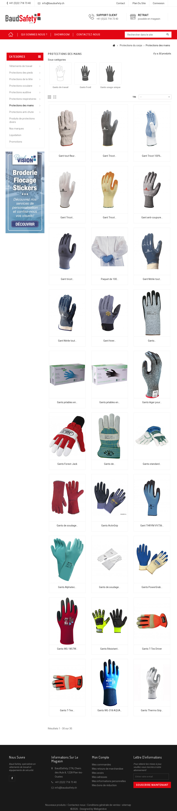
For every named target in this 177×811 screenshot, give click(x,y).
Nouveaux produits (55, 805)
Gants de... (109, 464)
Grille (49, 97)
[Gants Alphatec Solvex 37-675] (67, 559)
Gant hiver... (109, 340)
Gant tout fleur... (67, 155)
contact (120, 3)
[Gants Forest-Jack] (67, 436)
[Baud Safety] (23, 18)
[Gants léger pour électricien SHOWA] (152, 374)
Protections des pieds (21, 72)
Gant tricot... (67, 279)
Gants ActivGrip (109, 525)
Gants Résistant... (109, 648)
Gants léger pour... (152, 402)
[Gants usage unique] (110, 73)
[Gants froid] (85, 73)
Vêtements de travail (20, 66)
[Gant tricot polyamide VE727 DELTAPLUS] (67, 251)
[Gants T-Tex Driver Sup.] (67, 682)
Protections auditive (20, 92)
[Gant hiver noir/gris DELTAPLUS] (109, 313)
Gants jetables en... (67, 402)
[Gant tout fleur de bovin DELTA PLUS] (67, 128)
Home (12, 34)
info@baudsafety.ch (53, 3)
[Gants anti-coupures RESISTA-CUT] (152, 313)
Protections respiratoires (22, 99)
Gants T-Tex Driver (152, 648)
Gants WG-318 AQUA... (109, 710)
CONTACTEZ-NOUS (88, 34)
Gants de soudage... (67, 525)
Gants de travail (60, 87)
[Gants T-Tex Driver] (152, 621)
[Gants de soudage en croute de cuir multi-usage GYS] (67, 497)
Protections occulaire (20, 85)
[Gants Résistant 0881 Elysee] (109, 621)
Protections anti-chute (21, 112)
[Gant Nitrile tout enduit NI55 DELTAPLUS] (152, 251)
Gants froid (85, 87)
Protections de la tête (21, 79)
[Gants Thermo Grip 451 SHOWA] (152, 682)
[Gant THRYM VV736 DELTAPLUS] (152, 497)
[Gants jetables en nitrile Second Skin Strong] (67, 374)
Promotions (15, 141)
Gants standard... (152, 464)
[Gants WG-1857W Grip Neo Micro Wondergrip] (67, 621)
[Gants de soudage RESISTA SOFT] (109, 559)
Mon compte (100, 757)
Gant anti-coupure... (152, 217)
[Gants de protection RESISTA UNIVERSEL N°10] (109, 436)
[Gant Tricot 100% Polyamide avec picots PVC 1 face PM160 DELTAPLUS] (152, 128)
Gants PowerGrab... (152, 587)
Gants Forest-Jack (67, 464)
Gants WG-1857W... (67, 648)
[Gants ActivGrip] (109, 497)
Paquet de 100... (109, 279)
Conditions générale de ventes (103, 805)
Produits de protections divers (22, 120)
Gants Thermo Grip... (152, 710)
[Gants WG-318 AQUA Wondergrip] (109, 682)
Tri (134, 97)
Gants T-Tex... (67, 710)
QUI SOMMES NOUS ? (34, 34)
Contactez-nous (76, 805)
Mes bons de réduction (104, 785)
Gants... (152, 340)
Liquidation (15, 135)
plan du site (139, 3)
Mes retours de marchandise (107, 768)
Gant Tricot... (109, 155)
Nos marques (16, 128)
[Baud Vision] (25, 192)
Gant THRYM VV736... (152, 525)
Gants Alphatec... (67, 587)
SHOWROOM (62, 34)
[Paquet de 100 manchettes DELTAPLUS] (109, 251)
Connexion (158, 3)
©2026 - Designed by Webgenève (88, 809)
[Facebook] (12, 778)
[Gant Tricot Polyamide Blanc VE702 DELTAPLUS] (67, 189)
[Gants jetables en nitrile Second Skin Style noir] (109, 374)
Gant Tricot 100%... (152, 155)
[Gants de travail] (60, 73)
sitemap (126, 805)
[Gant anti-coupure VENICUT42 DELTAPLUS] (152, 189)
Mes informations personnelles (109, 781)
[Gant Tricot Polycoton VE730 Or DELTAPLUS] (109, 189)
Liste (55, 97)
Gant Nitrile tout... (152, 279)
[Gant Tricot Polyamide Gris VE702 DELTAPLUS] (109, 128)
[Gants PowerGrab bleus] (152, 559)
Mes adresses (99, 777)
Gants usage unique (110, 87)
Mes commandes (101, 764)
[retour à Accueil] (114, 45)
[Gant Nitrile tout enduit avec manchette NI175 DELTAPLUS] (67, 313)
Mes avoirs (98, 772)
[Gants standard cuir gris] (152, 436)
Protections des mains (21, 105)
